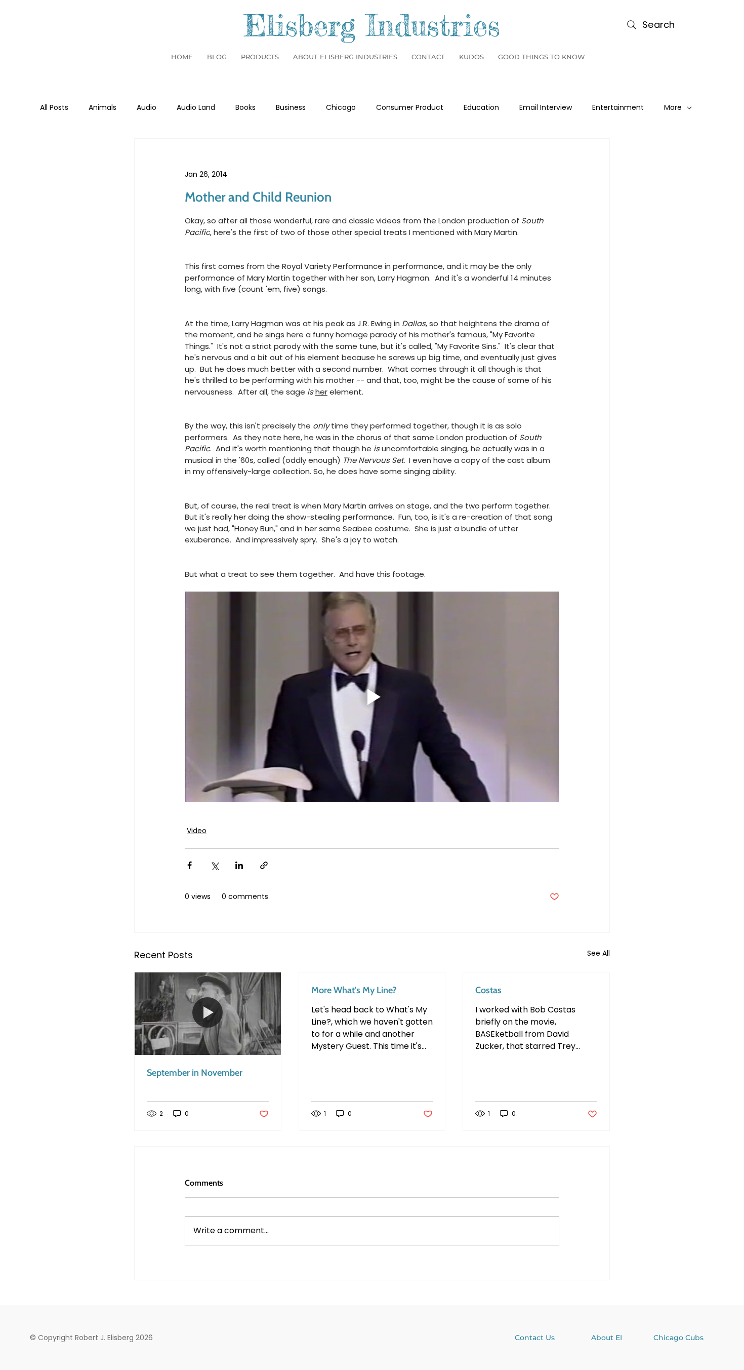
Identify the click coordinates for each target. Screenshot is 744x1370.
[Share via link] (264, 865)
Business (291, 107)
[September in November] (208, 1013)
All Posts (54, 107)
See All (598, 953)
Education (481, 107)
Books (245, 107)
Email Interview (545, 107)
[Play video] (372, 697)
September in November (194, 1072)
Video (196, 831)
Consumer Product (409, 107)
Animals (102, 107)
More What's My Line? (353, 990)
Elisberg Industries (372, 25)
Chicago (341, 107)
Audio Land (196, 107)
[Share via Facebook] (189, 865)
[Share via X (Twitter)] (214, 865)
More (673, 107)
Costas (488, 990)
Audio (146, 107)
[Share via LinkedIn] (239, 865)
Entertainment (618, 107)
